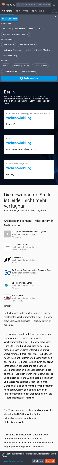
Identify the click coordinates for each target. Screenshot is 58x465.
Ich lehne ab (38, 461)
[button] (18, 29)
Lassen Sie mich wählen (12, 461)
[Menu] (18, 4)
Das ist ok (50, 461)
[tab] (7, 11)
